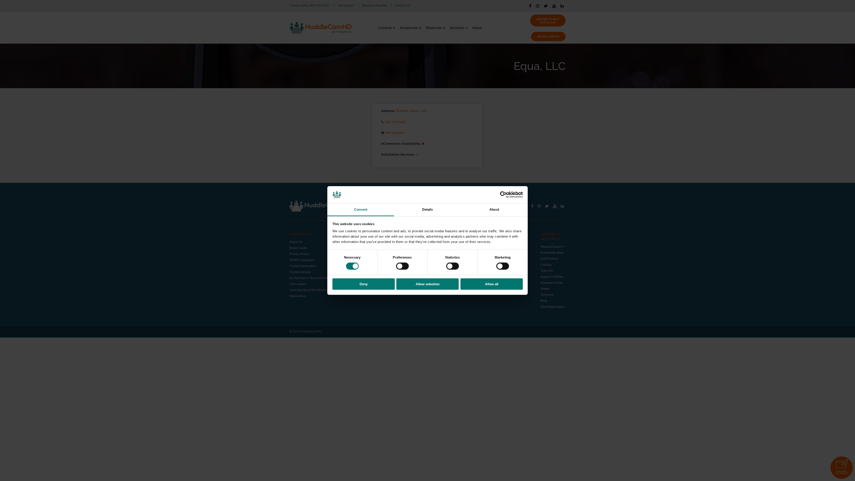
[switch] (402, 266)
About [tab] (494, 209)
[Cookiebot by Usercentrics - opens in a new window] (503, 194)
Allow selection (428, 284)
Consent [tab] (360, 209)
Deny (364, 284)
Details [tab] (427, 209)
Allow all (491, 284)
